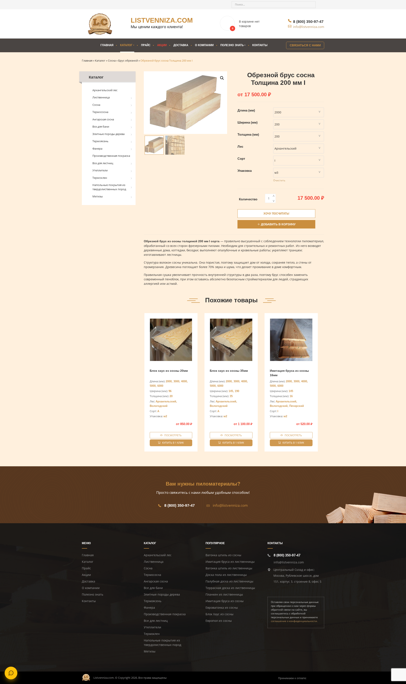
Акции (162, 45)
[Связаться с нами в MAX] (110, 5)
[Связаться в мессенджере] (11, 673)
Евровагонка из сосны (222, 608)
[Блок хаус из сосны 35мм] (231, 339)
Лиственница (101, 97)
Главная (106, 45)
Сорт (241, 158)
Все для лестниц (102, 163)
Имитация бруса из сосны (225, 601)
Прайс (145, 45)
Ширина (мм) (247, 122)
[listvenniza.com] (100, 24)
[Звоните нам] (87, 5)
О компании (204, 45)
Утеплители (100, 170)
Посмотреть (173, 435)
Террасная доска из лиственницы (230, 588)
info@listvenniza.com (308, 27)
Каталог (126, 45)
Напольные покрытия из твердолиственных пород (109, 187)
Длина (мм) (246, 110)
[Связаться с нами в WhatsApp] (103, 5)
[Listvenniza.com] (86, 677)
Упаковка (244, 170)
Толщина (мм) (248, 134)
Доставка (180, 45)
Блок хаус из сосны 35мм (229, 370)
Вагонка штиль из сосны (223, 555)
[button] (222, 78)
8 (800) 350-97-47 (308, 21)
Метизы (97, 196)
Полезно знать (92, 594)
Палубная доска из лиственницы (229, 581)
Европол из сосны (219, 621)
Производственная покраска (111, 156)
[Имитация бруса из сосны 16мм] (291, 339)
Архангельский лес (104, 90)
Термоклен (99, 178)
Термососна (100, 112)
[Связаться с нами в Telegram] (95, 5)
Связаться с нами (305, 45)
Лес (240, 146)
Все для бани (100, 126)
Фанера (97, 148)
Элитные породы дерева (108, 134)
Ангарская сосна (103, 119)
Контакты (259, 45)
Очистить (279, 180)
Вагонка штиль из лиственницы (229, 568)
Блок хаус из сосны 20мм (169, 370)
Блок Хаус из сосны (219, 614)
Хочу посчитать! (276, 213)
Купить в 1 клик (173, 443)
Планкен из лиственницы (224, 594)
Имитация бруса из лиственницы (230, 562)
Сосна (96, 105)
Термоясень (100, 141)
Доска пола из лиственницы (226, 575)
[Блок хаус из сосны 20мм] (171, 339)
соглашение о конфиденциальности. (294, 621)
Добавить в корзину (278, 224)
